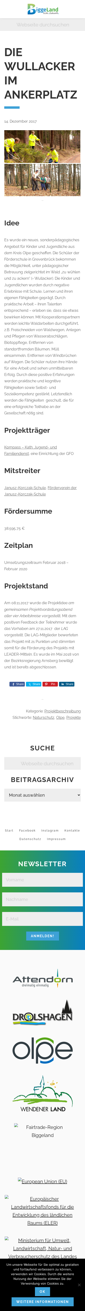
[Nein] (79, 1284)
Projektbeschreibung (62, 711)
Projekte (73, 717)
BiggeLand (42, 9)
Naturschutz (43, 717)
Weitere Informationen (42, 1302)
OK (42, 1292)
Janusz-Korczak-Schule (25, 488)
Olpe (60, 717)
